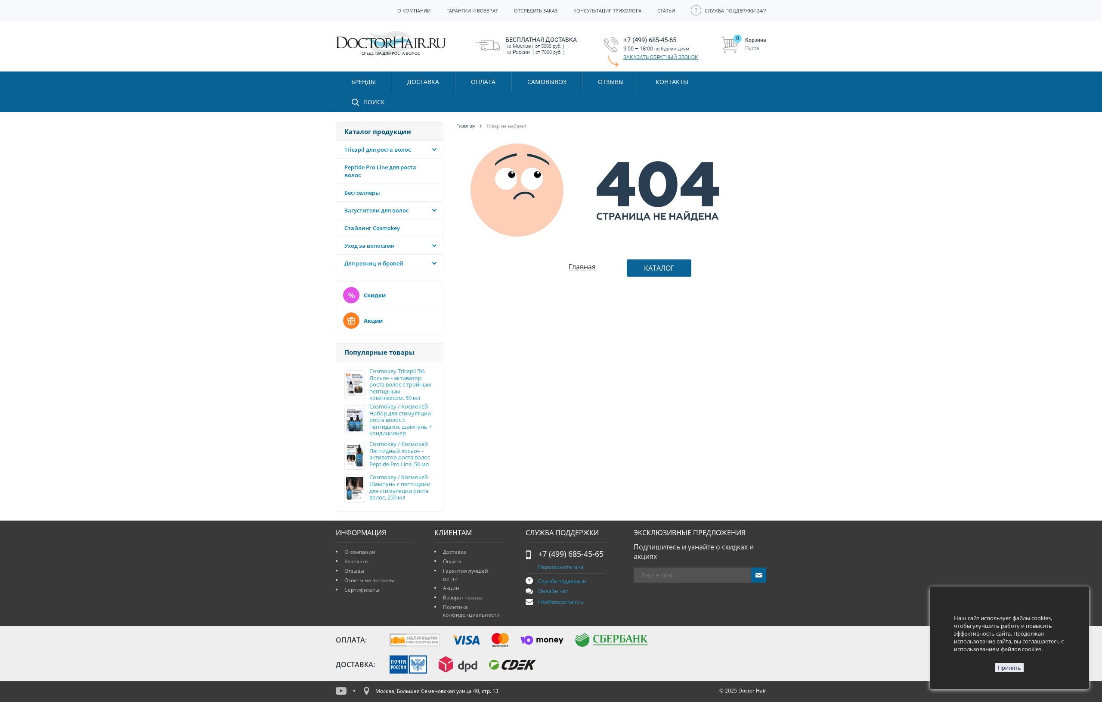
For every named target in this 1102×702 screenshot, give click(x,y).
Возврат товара (463, 597)
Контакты (356, 561)
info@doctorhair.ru (560, 601)
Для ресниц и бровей (373, 263)
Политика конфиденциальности (471, 610)
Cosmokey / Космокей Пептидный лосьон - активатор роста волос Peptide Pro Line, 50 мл (399, 454)
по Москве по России (541, 45)
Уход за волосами (369, 246)
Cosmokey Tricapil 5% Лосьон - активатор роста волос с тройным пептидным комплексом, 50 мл (400, 385)
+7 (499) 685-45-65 (571, 554)
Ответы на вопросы (369, 580)
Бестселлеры (362, 193)
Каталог (659, 268)
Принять (1009, 667)
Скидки (375, 295)
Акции (373, 320)
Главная (465, 125)
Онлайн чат (553, 591)
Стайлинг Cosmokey (372, 228)
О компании (359, 551)
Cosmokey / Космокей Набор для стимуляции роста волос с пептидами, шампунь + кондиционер (400, 420)
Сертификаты (361, 589)
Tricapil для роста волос (377, 149)
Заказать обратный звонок (660, 57)
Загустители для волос (376, 210)
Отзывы (611, 82)
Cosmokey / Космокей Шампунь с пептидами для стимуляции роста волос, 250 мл (399, 487)
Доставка (454, 551)
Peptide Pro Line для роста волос (380, 171)
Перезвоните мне (561, 567)
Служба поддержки (562, 581)
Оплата (452, 561)
